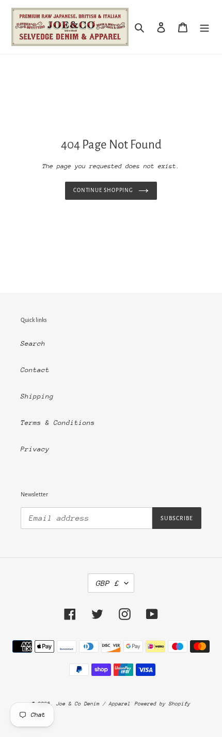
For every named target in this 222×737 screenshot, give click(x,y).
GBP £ (107, 583)
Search (33, 343)
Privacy (35, 449)
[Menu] (204, 27)
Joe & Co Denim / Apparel (93, 704)
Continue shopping (103, 190)
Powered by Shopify (163, 704)
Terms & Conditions (58, 422)
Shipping (37, 396)
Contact (35, 370)
